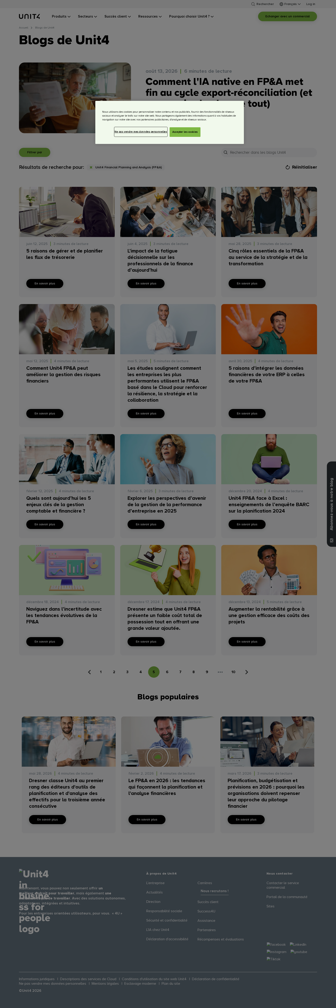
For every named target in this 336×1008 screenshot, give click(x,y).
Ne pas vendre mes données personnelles (141, 131)
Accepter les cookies (184, 131)
